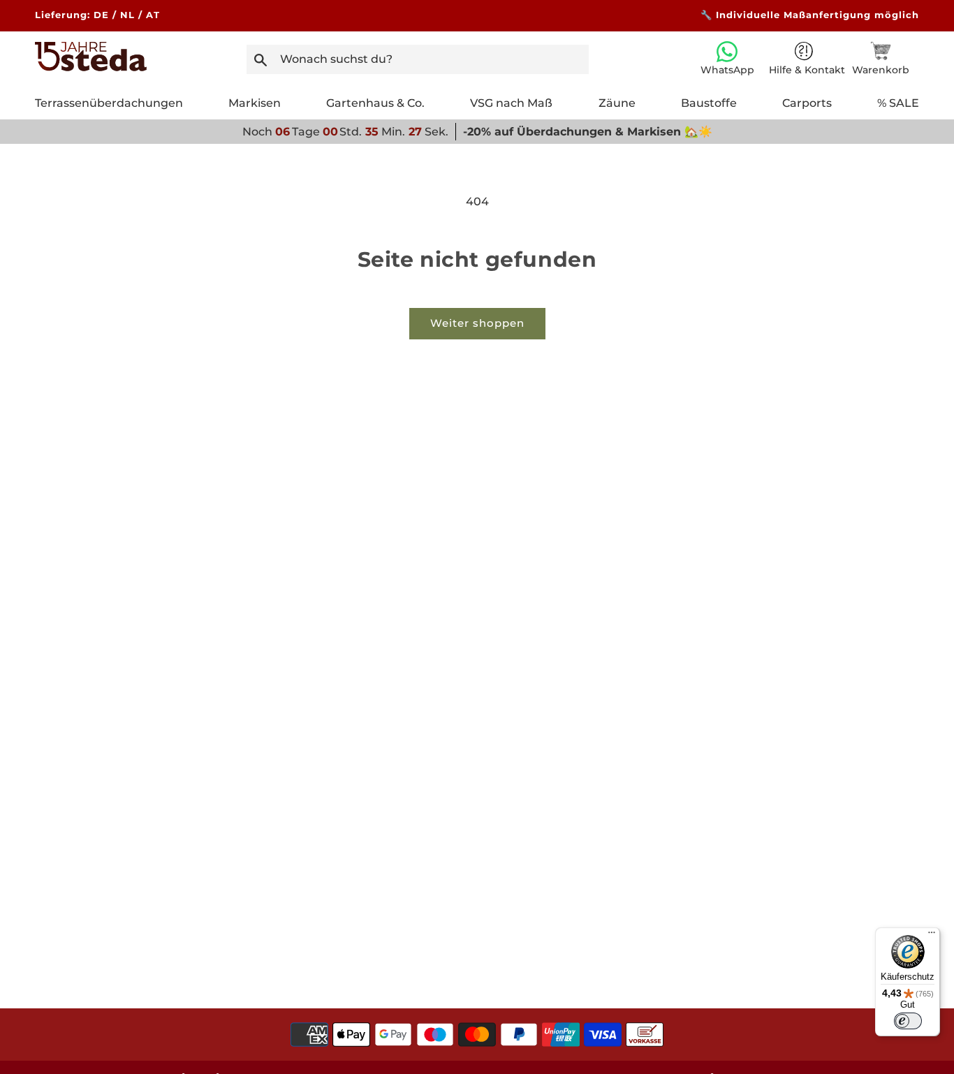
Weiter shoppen (477, 323)
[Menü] (931, 935)
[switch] (908, 1021)
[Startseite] (91, 67)
